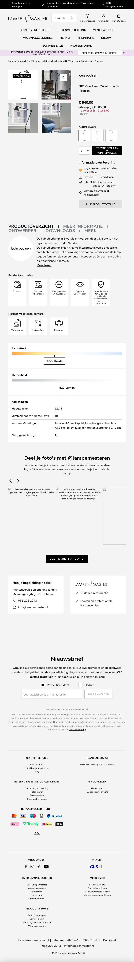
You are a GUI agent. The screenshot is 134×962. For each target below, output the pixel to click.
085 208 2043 (27, 600)
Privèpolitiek (37, 891)
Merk (90, 230)
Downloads (60, 230)
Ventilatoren (103, 30)
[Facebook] (26, 866)
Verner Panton (37, 918)
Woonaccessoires (37, 925)
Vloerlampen (57, 60)
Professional (81, 45)
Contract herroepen (37, 798)
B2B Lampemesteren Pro (97, 891)
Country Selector (36, 898)
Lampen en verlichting (19, 60)
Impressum (36, 895)
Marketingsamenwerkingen (97, 895)
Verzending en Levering (36, 788)
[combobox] (63, 18)
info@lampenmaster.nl (33, 607)
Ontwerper (22, 230)
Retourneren (37, 791)
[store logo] (27, 18)
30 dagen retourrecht (97, 791)
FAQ (37, 771)
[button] (23, 118)
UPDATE (99, 52)
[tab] (33, 226)
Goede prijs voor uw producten (37, 922)
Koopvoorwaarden (37, 888)
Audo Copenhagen (37, 915)
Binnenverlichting (40, 60)
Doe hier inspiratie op (65, 558)
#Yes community (97, 884)
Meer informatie (83, 226)
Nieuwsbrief (97, 788)
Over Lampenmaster (37, 884)
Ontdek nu (45, 54)
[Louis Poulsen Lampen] (97, 75)
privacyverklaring (77, 729)
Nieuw (106, 38)
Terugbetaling (37, 795)
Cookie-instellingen (97, 888)
